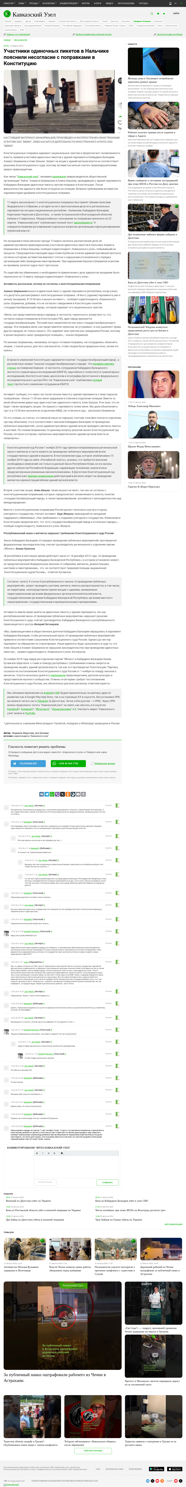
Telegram (42, 700)
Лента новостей (20, 40)
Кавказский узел (27, 176)
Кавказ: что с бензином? (18, 34)
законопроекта (83, 222)
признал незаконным (40, 476)
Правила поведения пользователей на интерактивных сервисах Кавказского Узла (65, 1481)
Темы (21, 3)
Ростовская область (93, 26)
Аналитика (48, 3)
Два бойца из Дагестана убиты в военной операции (35, 1219)
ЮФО (22, 30)
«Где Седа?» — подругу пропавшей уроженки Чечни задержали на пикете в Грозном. (151, 1329)
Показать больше (93, 1451)
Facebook (13, 709)
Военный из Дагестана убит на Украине (28, 1200)
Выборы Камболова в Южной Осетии (93, 34)
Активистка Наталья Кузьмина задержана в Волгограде (21, 1268)
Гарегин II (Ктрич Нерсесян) (144, 486)
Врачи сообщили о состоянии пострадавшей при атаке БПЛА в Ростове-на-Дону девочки (153, 182)
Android (48, 692)
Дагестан (114, 21)
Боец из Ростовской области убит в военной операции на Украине (43, 1210)
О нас (98, 1469)
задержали (59, 176)
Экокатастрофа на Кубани (169, 34)
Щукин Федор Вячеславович (144, 446)
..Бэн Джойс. (29, 806)
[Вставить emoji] (62, 1153)
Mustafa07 (28, 822)
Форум (85, 3)
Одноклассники (61, 709)
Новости (9, 3)
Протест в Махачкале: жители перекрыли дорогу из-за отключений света (152, 1382)
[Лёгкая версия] (170, 3)
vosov (26, 962)
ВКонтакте (42, 709)
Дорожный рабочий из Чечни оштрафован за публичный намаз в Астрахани (160, 1270)
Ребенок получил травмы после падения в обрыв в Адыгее (151, 133)
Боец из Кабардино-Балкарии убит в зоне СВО (121, 1200)
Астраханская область (68, 21)
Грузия (105, 21)
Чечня (159, 26)
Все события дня (173, 1224)
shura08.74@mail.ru (32, 932)
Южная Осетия (171, 26)
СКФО (131, 26)
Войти (176, 13)
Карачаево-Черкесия (13, 26)
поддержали (58, 675)
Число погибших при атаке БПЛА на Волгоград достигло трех (130, 1210)
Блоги (97, 3)
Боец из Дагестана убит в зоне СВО (148, 282)
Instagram (27, 709)
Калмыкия (158, 21)
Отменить (107, 1182)
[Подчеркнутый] (48, 1153)
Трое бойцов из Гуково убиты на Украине (118, 1219)
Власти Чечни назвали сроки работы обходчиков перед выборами (70, 1268)
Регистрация (45, 1182)
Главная (7, 40)
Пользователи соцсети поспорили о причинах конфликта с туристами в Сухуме (115, 1270)
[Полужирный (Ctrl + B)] (37, 1153)
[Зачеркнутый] (54, 1153)
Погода (143, 3)
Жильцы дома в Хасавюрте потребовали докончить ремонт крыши (150, 79)
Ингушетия (125, 21)
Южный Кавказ (11, 30)
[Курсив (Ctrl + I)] (43, 1153)
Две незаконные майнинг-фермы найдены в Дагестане (152, 236)
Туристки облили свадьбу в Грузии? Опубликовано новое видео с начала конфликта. (31, 1443)
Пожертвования (135, 1469)
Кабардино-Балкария (142, 21)
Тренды (33, 3)
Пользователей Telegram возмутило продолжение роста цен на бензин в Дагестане (148, 330)
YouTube (30, 713)
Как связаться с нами (114, 1469)
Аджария (18, 21)
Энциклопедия (68, 3)
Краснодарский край (33, 26)
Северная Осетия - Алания (114, 26)
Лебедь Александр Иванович (144, 406)
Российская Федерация (72, 26)
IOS (57, 692)
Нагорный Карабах (52, 26)
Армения (52, 21)
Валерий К (35, 848)
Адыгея (28, 21)
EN (181, 3)
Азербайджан (39, 21)
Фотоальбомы (126, 3)
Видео (109, 3)
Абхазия (8, 21)
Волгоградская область (89, 21)
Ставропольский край (145, 26)
